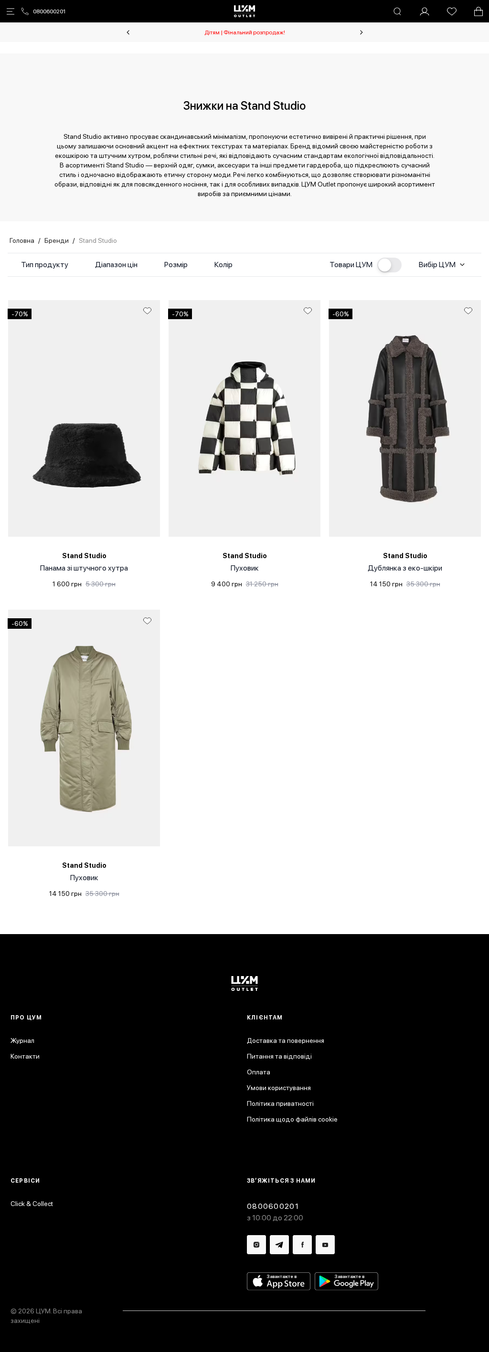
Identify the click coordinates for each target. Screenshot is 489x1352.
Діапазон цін (116, 264)
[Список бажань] (451, 11)
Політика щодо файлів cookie (292, 1119)
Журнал (22, 1040)
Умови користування (279, 1088)
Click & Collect (32, 1203)
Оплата (258, 1072)
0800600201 (49, 11)
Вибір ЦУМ (437, 264)
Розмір (176, 264)
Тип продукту (44, 264)
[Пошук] (397, 11)
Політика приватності (280, 1103)
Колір (223, 264)
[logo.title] (244, 983)
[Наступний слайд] (361, 32)
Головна (22, 240)
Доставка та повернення (285, 1040)
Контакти (25, 1056)
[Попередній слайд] (128, 32)
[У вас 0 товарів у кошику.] (478, 11)
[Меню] (10, 11)
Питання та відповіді (279, 1056)
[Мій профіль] (424, 11)
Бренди (56, 240)
